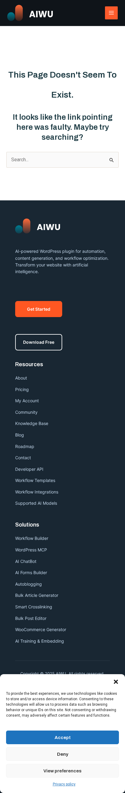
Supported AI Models (36, 503)
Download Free (38, 342)
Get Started (38, 309)
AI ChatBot (25, 561)
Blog (19, 434)
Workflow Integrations (36, 491)
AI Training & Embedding (39, 641)
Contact (23, 457)
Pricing (22, 389)
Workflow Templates (35, 480)
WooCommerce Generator (40, 629)
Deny (62, 754)
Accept (63, 737)
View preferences (62, 770)
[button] (116, 682)
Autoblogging (28, 584)
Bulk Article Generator (36, 595)
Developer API (29, 469)
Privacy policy (64, 784)
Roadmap (24, 446)
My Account (27, 400)
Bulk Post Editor (30, 618)
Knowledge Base (31, 423)
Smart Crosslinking (33, 606)
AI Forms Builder (31, 572)
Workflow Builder (31, 538)
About (21, 377)
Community (26, 412)
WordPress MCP (31, 549)
